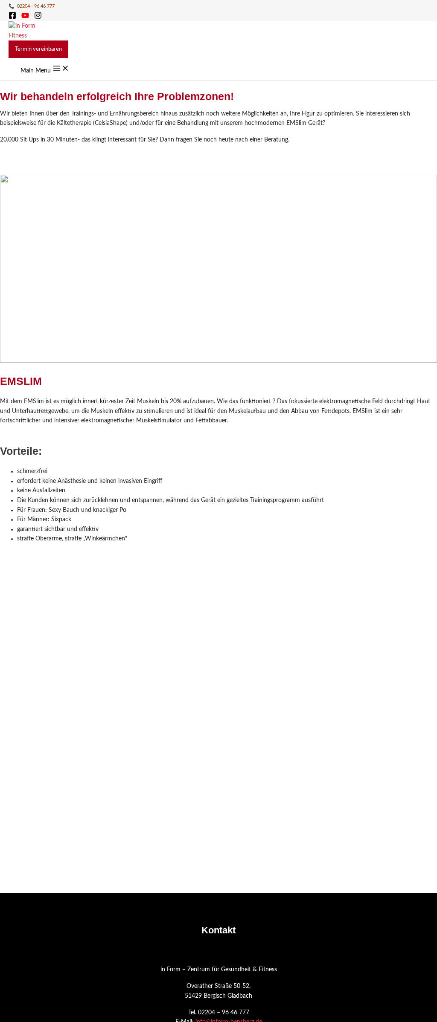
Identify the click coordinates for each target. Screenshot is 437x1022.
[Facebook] (12, 17)
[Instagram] (38, 17)
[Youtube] (25, 17)
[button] (38, 49)
